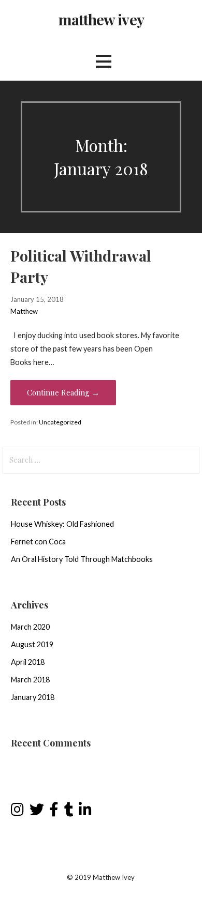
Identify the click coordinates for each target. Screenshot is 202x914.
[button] (104, 61)
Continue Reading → (63, 392)
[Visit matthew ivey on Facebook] (54, 812)
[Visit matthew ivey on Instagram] (17, 812)
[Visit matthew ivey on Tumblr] (69, 812)
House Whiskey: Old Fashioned (62, 524)
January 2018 (32, 697)
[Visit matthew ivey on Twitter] (37, 812)
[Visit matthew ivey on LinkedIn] (85, 812)
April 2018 (28, 662)
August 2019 (32, 644)
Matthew (24, 311)
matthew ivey (101, 19)
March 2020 (30, 626)
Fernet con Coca (38, 541)
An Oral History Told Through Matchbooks (82, 559)
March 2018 (30, 679)
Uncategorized (60, 422)
